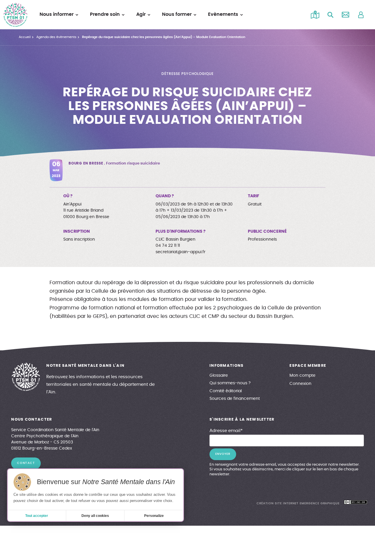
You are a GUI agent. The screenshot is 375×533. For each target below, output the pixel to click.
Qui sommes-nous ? (229, 383)
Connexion (300, 384)
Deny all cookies (95, 516)
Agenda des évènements (56, 37)
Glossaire (218, 375)
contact (26, 463)
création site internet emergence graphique (298, 503)
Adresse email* (226, 431)
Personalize (154, 516)
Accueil (25, 37)
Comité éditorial (225, 391)
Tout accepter (36, 516)
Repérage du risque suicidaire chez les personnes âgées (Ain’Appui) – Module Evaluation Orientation (163, 37)
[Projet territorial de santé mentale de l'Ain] (15, 14)
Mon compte (302, 375)
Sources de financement (234, 399)
